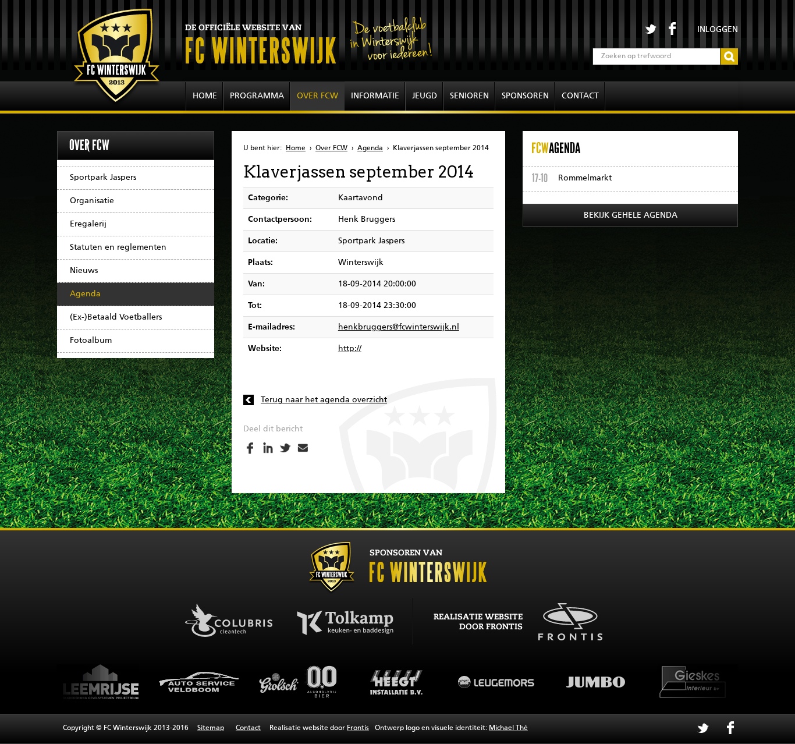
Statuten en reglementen (118, 247)
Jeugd (424, 96)
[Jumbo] (595, 681)
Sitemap (210, 728)
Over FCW (317, 96)
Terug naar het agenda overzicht (324, 400)
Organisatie (92, 201)
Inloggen (717, 30)
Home (205, 96)
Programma (257, 96)
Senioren (469, 96)
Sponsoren (525, 96)
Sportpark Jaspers (103, 177)
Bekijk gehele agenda (630, 215)
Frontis (358, 728)
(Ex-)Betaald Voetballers (116, 317)
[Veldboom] (199, 681)
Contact (580, 96)
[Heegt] (397, 681)
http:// (349, 349)
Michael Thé (508, 728)
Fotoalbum (91, 340)
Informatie (375, 96)
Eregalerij (88, 224)
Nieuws (84, 271)
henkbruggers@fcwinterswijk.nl (398, 327)
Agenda (85, 294)
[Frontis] (564, 620)
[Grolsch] (298, 681)
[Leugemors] (496, 681)
